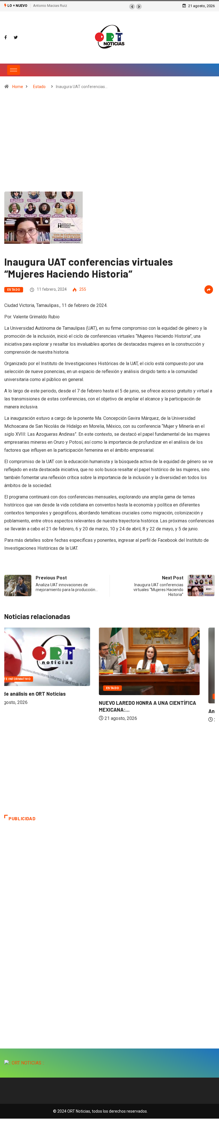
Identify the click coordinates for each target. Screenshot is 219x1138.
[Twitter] (16, 37)
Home (17, 86)
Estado (39, 86)
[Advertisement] (109, 143)
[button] (132, 6)
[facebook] (5, 37)
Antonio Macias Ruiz (50, 5)
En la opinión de (136, 696)
